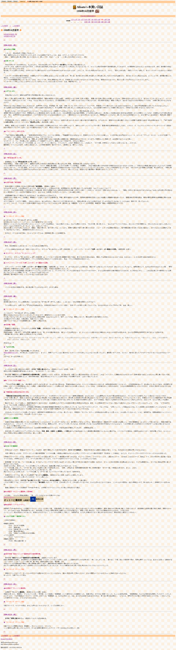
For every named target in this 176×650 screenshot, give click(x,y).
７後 (92, 22)
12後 (108, 22)
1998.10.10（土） (10, 365)
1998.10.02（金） (10, 87)
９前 (98, 19)
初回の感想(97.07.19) (10, 352)
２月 (75, 19)
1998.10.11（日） (10, 442)
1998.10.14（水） (10, 614)
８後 (95, 22)
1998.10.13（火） (10, 584)
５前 (85, 19)
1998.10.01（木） (10, 45)
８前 (95, 19)
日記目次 (84, 16)
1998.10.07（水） (10, 242)
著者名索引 (91, 16)
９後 (98, 22)
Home (3, 639)
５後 (85, 22)
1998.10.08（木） (10, 283)
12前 (108, 19)
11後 (105, 22)
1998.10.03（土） (10, 154)
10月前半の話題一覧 (10, 34)
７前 (92, 19)
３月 (78, 19)
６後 (88, 22)
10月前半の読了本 (9, 36)
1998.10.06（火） (10, 212)
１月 (72, 19)
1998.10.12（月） (10, 550)
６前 (88, 19)
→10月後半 (16, 26)
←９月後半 (4, 26)
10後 (101, 22)
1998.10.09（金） (10, 296)
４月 (82, 19)
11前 (105, 19)
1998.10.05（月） (10, 178)
